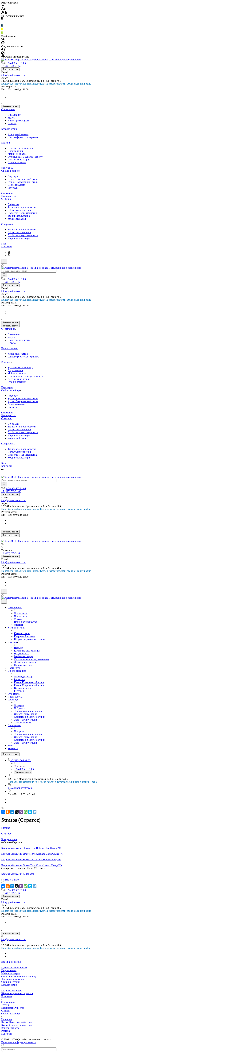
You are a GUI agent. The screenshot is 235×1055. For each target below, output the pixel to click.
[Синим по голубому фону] (2, 26)
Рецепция (13, 176)
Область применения (19, 210)
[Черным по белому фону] (2, 19)
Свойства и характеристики (23, 213)
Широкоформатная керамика (23, 137)
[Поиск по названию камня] (4, 275)
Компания (6, 996)
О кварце (6, 199)
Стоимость (7, 193)
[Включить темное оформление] (4, 601)
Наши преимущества (19, 120)
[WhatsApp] (25, 812)
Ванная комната (16, 184)
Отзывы (12, 123)
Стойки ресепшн (17, 162)
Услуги (11, 117)
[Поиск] (4, 261)
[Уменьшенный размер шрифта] (2, 5)
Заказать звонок (10, 69)
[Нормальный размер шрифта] (3, 9)
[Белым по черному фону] (2, 23)
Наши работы (8, 196)
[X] (17, 812)
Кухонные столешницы (20, 148)
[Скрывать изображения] (2, 43)
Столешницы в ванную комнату (25, 156)
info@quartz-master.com (13, 75)
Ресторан (13, 187)
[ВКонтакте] (9, 252)
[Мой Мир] (12, 812)
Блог (3, 243)
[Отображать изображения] (3, 39)
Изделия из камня (11, 961)
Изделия (5, 142)
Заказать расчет (10, 106)
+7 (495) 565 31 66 (16, 63)
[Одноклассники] (8, 812)
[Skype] (30, 812)
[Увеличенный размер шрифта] (4, 13)
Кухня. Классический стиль (23, 179)
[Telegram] (34, 812)
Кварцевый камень (18, 134)
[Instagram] (9, 255)
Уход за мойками (17, 218)
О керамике (7, 224)
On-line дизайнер (10, 170)
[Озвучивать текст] (3, 50)
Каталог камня (9, 129)
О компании (8, 109)
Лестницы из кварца (19, 159)
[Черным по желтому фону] (2, 30)
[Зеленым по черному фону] (2, 33)
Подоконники (15, 151)
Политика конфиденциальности (18, 1042)
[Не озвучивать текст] (2, 53)
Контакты (6, 246)
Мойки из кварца (17, 153)
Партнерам (7, 168)
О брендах (13, 204)
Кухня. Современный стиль (23, 182)
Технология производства (22, 207)
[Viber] (21, 812)
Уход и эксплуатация (19, 215)
